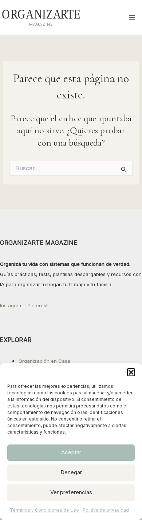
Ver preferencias (71, 492)
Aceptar (71, 452)
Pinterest (38, 305)
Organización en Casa (44, 361)
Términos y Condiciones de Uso (44, 510)
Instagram (11, 305)
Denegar (71, 472)
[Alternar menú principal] (132, 17)
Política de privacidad (106, 510)
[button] (131, 372)
